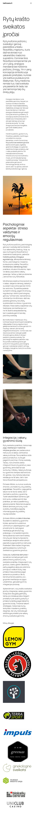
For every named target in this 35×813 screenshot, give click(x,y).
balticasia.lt (7, 3)
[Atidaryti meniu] (31, 3)
